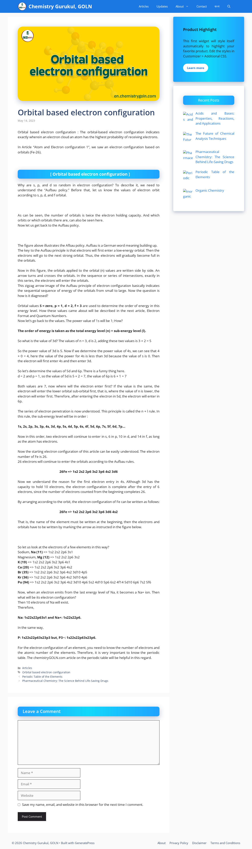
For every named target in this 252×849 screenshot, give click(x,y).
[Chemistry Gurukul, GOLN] (22, 6)
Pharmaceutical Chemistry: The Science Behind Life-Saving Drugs (65, 681)
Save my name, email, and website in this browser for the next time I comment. (82, 804)
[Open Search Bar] (228, 6)
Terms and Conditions (225, 843)
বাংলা (217, 6)
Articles (144, 6)
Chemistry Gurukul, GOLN (60, 6)
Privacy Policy (179, 843)
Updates (162, 6)
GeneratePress (84, 843)
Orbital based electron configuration (46, 672)
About (180, 6)
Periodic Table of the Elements (42, 676)
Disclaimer (199, 843)
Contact (201, 6)
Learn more (195, 68)
